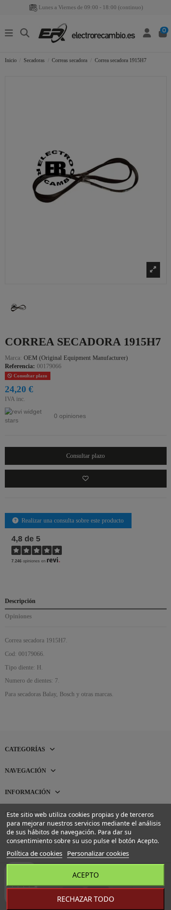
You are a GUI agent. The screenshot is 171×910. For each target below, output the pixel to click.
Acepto (85, 875)
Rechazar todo (85, 899)
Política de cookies (34, 853)
